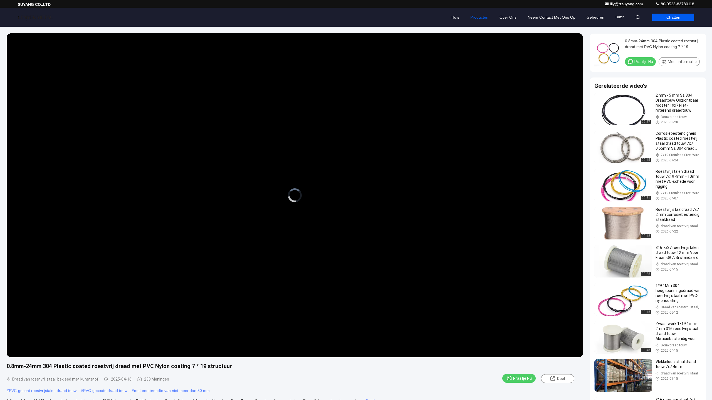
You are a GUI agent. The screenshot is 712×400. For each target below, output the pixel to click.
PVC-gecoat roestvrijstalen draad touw (42, 390)
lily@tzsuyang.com (627, 4)
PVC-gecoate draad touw (105, 390)
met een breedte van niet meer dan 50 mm (172, 390)
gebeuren (595, 17)
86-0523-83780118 (677, 4)
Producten (479, 17)
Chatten (673, 17)
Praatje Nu (522, 378)
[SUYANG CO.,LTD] (35, 17)
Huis (455, 17)
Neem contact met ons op (551, 17)
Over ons (508, 17)
